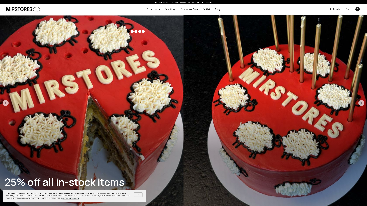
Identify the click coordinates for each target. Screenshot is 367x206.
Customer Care (189, 9)
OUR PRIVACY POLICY (71, 198)
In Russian (335, 9)
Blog (217, 9)
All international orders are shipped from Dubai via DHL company (183, 2)
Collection (152, 9)
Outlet (206, 9)
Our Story (170, 9)
